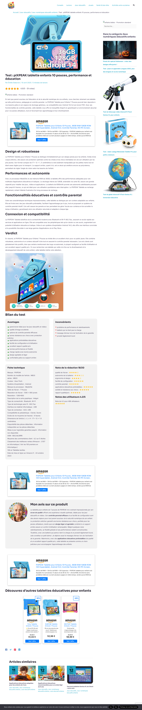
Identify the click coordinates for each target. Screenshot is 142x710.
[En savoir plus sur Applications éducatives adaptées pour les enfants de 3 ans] (22, 673)
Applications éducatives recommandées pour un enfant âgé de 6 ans (50, 685)
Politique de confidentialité (128, 707)
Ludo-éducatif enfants (28, 689)
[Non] (140, 707)
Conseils (60, 5)
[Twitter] (11, 649)
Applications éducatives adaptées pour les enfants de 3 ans (21, 684)
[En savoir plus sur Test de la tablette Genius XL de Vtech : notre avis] (80, 675)
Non (116, 707)
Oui (111, 707)
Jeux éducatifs (80, 5)
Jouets (90, 5)
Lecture (69, 5)
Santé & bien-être (102, 5)
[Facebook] (6, 649)
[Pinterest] (15, 649)
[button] (134, 5)
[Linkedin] (19, 649)
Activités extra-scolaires (121, 5)
